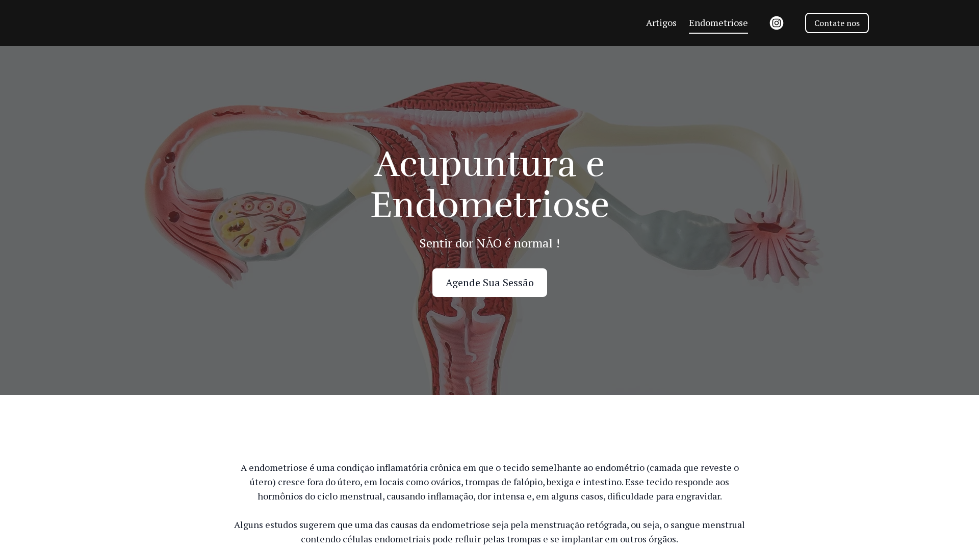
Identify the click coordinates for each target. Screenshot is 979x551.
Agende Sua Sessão (490, 282)
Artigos (661, 22)
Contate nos (837, 23)
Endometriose (718, 22)
